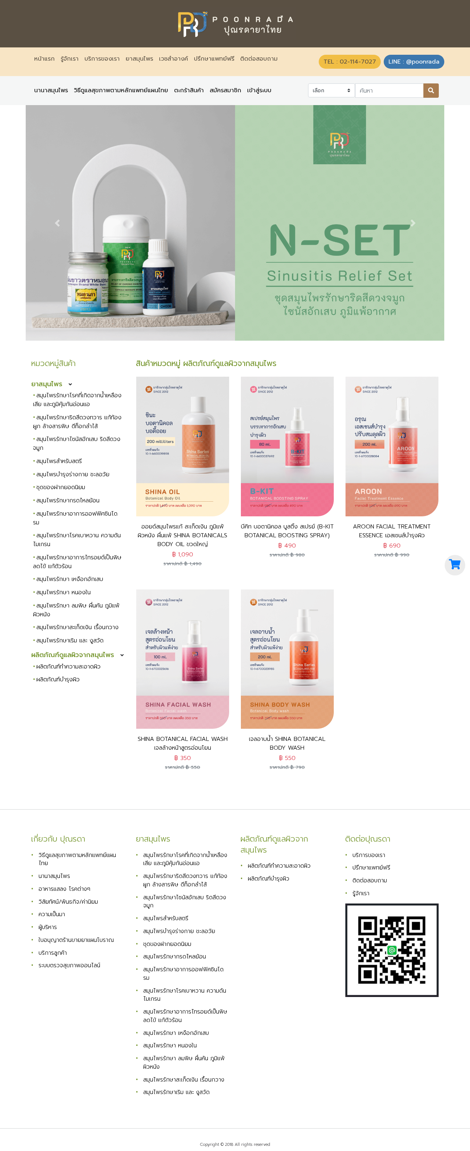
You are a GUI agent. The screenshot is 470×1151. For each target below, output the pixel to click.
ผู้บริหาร (48, 927)
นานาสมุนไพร (51, 90)
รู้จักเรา (70, 59)
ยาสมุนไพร (139, 59)
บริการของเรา (102, 59)
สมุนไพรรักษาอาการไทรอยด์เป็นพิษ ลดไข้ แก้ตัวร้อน (77, 562)
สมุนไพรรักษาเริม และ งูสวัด (70, 640)
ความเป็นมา (52, 914)
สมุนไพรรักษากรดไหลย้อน (68, 500)
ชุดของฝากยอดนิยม (60, 487)
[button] (57, 223)
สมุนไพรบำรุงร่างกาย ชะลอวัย (72, 474)
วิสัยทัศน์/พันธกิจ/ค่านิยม (68, 901)
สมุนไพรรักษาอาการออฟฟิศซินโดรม (75, 518)
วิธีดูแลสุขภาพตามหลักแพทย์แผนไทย (121, 90)
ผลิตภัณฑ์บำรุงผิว (58, 679)
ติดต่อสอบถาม (259, 59)
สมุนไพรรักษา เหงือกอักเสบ (69, 579)
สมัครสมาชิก (225, 90)
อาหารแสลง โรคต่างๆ (64, 889)
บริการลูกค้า (53, 953)
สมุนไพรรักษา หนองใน (63, 592)
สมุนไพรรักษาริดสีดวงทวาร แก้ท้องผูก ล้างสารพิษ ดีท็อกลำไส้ (77, 422)
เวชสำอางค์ (173, 59)
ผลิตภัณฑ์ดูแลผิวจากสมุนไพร (72, 655)
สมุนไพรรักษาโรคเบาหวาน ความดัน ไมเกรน (184, 994)
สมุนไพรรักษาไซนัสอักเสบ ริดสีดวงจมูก (184, 901)
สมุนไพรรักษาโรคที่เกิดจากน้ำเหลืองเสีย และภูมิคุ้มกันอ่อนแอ (77, 400)
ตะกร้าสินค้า (189, 90)
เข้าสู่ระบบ (259, 90)
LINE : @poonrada (414, 61)
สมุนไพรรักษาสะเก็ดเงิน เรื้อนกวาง (77, 627)
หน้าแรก (46, 59)
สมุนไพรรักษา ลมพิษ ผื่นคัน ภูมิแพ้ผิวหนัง (76, 610)
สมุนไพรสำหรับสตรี (59, 461)
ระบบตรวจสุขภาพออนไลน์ (69, 965)
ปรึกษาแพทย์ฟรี (214, 59)
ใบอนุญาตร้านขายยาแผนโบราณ (76, 940)
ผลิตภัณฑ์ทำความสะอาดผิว (68, 666)
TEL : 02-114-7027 (349, 61)
